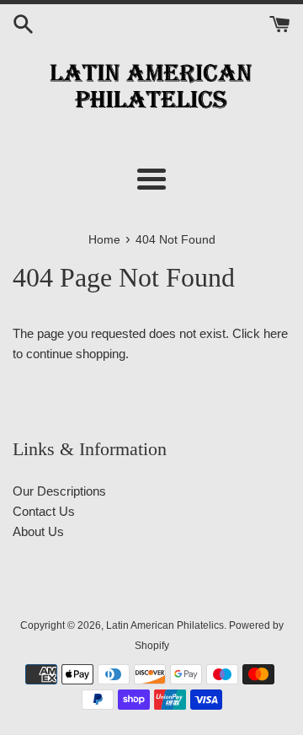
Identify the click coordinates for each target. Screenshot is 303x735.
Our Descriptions (59, 491)
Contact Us (44, 511)
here (275, 333)
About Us (38, 531)
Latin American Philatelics (165, 625)
